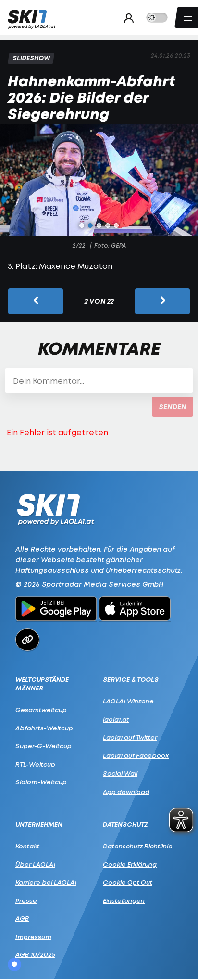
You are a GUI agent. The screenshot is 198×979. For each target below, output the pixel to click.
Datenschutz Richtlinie (138, 846)
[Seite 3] (99, 225)
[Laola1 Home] (55, 508)
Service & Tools (131, 679)
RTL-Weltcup (35, 764)
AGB (22, 918)
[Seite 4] (107, 225)
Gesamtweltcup (41, 710)
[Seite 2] (90, 225)
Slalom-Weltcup (41, 782)
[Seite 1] (81, 225)
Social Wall (120, 773)
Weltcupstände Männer (42, 683)
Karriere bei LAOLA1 (45, 882)
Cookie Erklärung (130, 864)
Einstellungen (124, 900)
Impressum (33, 936)
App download (126, 791)
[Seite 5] (116, 225)
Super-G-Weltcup (43, 746)
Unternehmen (38, 824)
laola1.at (116, 719)
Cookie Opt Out (127, 882)
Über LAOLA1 (35, 864)
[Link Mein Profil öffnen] (126, 18)
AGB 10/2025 (35, 954)
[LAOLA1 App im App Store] (135, 609)
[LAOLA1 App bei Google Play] (56, 609)
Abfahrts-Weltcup (44, 728)
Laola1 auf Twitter (130, 737)
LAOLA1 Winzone (128, 701)
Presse (26, 900)
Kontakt (27, 846)
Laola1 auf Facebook (136, 755)
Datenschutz (125, 824)
